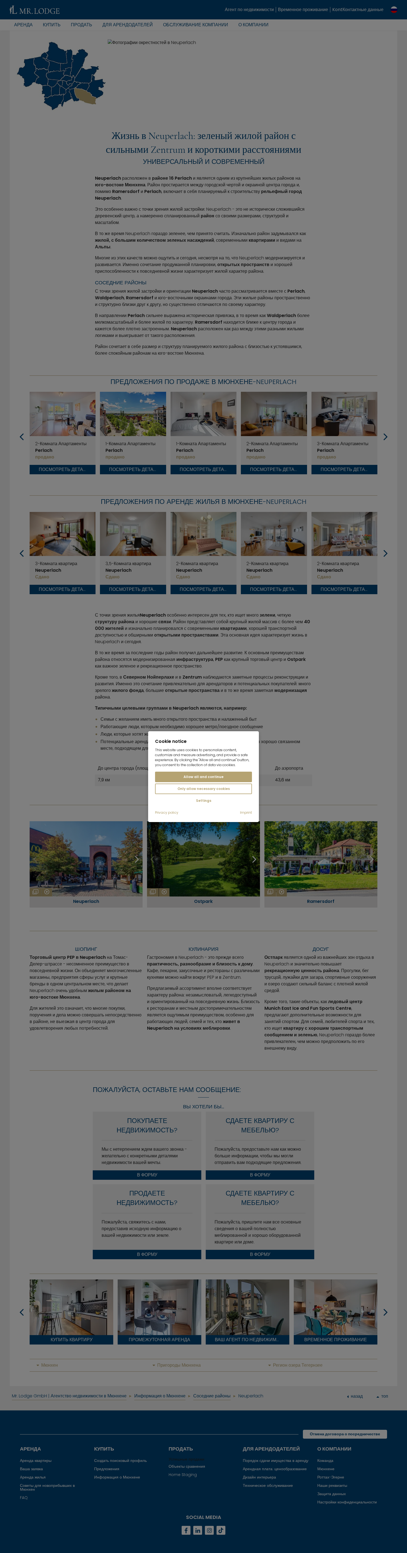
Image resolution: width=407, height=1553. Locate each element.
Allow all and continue (203, 776)
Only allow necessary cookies (203, 788)
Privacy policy (166, 812)
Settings (203, 800)
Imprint (246, 812)
